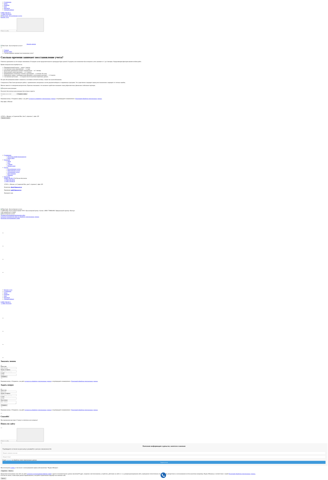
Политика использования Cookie (10, 218)
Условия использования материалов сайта (13, 215)
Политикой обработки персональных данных (88, 98)
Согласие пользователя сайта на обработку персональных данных (20, 217)
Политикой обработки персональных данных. (242, 474)
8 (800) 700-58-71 (6, 12)
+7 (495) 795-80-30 (9, 181)
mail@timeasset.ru (16, 190)
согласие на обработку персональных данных (42, 98)
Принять (11, 470)
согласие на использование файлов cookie (39, 474)
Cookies (12, 467)
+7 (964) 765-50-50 (6, 14)
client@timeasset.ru (16, 187)
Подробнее (4, 470)
